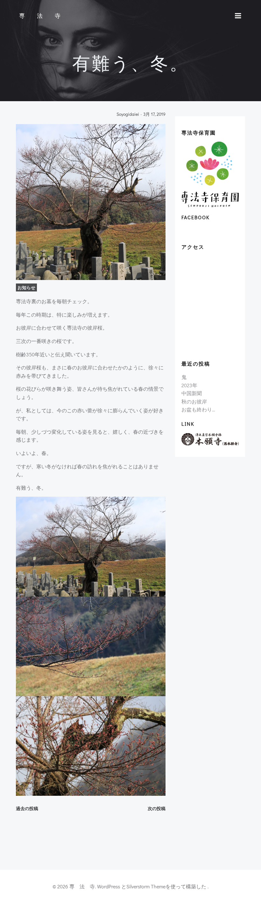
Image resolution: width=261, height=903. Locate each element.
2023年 (189, 385)
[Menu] (238, 15)
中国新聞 (191, 393)
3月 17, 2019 (154, 114)
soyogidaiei (127, 114)
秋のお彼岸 (194, 401)
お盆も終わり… (198, 409)
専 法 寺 (41, 15)
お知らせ (26, 287)
